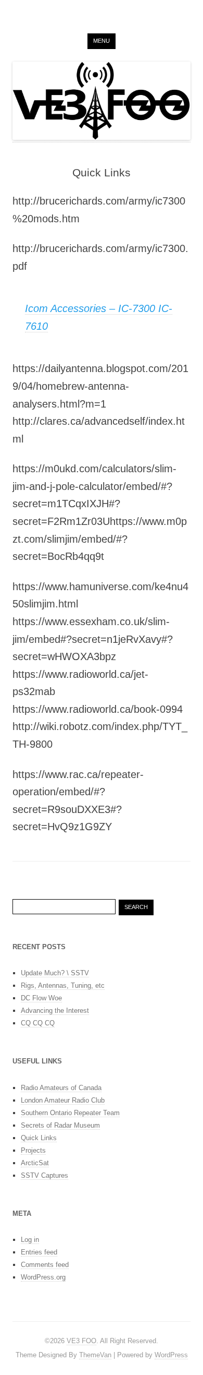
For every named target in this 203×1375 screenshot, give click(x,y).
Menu (101, 41)
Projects (33, 1150)
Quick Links (39, 1138)
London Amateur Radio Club (63, 1100)
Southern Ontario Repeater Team (70, 1113)
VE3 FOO (81, 1341)
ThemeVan (95, 1355)
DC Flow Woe (41, 998)
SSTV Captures (44, 1175)
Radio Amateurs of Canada (61, 1088)
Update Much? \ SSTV (55, 973)
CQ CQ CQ (38, 1023)
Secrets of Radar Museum (60, 1125)
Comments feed (45, 1265)
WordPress (171, 1355)
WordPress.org (43, 1277)
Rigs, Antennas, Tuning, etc (63, 985)
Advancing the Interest (55, 1010)
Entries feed (39, 1252)
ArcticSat (35, 1163)
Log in (30, 1240)
